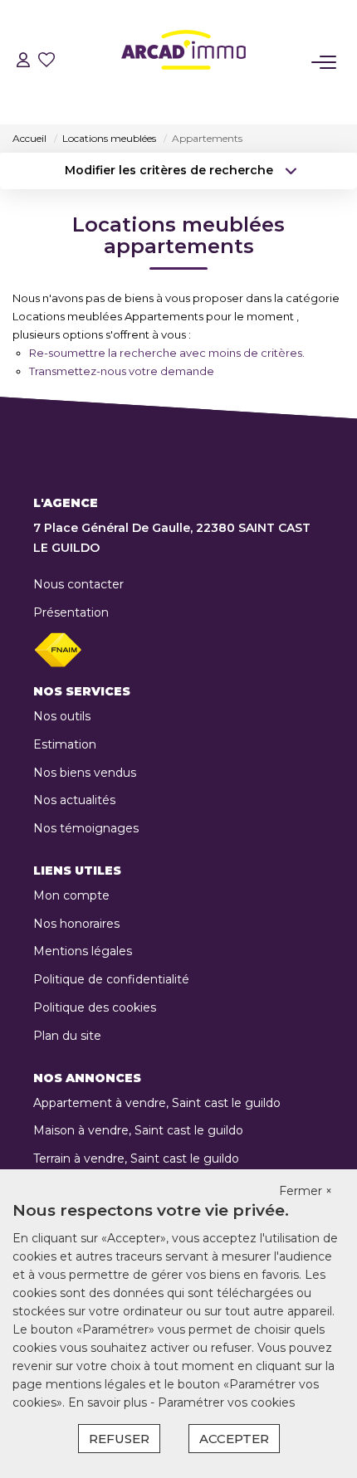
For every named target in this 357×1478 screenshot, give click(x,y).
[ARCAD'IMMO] (183, 62)
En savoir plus (109, 1402)
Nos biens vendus (84, 772)
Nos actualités (74, 800)
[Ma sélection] (46, 62)
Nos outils (61, 716)
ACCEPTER (234, 1438)
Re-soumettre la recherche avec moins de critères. (167, 352)
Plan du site (67, 1035)
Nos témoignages (86, 828)
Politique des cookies (94, 1007)
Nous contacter (78, 584)
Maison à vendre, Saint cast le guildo (138, 1130)
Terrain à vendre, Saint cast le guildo (136, 1158)
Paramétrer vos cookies (226, 1402)
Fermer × (305, 1190)
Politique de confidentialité (111, 979)
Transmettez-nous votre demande (121, 371)
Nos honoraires (76, 923)
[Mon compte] (23, 62)
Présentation (71, 612)
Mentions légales (82, 951)
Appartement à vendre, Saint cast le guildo (157, 1102)
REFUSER (119, 1438)
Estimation (64, 744)
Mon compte (71, 895)
